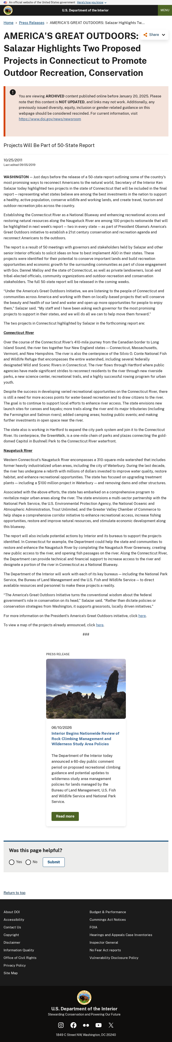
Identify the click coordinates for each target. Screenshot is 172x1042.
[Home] (8, 10)
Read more (65, 816)
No (35, 862)
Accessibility (14, 919)
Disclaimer (12, 942)
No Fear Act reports (105, 950)
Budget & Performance (108, 912)
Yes (19, 862)
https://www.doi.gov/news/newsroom (50, 119)
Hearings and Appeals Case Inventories (121, 935)
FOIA (93, 927)
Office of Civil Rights (20, 958)
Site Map (11, 973)
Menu (165, 10)
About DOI (12, 912)
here (142, 616)
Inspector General (104, 942)
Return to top (15, 893)
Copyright (11, 935)
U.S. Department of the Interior (85, 10)
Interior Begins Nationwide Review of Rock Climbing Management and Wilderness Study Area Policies (85, 738)
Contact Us (12, 927)
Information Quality (19, 950)
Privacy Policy (15, 965)
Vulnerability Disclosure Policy (114, 958)
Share (154, 35)
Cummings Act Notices (108, 919)
